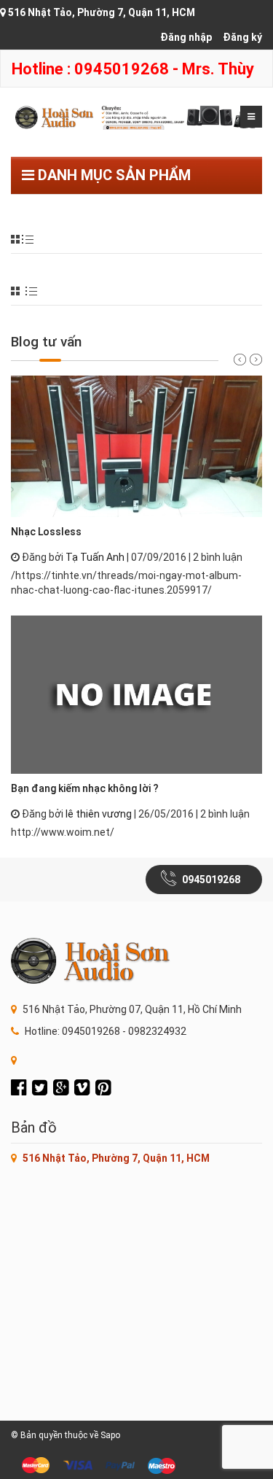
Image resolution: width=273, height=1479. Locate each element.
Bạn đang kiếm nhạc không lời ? (85, 788)
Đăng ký (242, 37)
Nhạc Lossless (46, 531)
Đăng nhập (186, 37)
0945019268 (211, 879)
